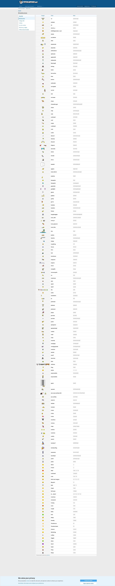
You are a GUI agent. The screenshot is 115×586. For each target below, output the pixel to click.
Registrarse (28, 8)
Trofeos (20, 23)
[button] (23, 6)
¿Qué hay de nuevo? (29, 6)
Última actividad (21, 8)
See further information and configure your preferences (31, 583)
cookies (28, 580)
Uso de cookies (22, 25)
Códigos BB (21, 20)
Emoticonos (22, 18)
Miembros (39, 6)
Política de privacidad (24, 29)
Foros (20, 6)
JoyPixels (48, 555)
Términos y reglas (23, 27)
